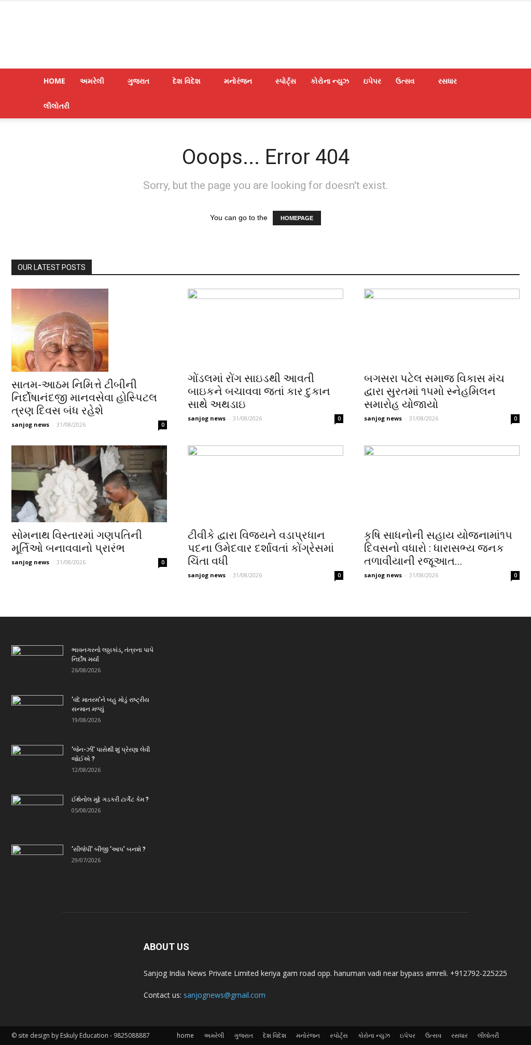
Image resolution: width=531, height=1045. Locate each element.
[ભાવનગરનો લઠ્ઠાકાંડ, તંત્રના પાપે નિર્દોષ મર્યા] (37, 663)
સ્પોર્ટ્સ (285, 81)
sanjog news (30, 424)
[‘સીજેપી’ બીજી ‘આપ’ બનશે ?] (37, 863)
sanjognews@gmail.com (225, 995)
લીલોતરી (56, 106)
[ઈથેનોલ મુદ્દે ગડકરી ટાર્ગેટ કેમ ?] (37, 813)
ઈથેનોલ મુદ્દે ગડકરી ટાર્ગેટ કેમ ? (110, 799)
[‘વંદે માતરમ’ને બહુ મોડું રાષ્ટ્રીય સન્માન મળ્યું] (37, 713)
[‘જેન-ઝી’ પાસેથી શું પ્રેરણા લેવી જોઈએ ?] (37, 763)
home (54, 81)
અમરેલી (92, 81)
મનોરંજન (238, 81)
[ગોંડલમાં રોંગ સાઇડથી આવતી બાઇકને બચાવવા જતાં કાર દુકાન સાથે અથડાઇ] (265, 327)
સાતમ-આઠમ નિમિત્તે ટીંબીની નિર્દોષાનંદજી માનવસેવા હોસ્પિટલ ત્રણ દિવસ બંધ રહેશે (84, 397)
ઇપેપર (372, 81)
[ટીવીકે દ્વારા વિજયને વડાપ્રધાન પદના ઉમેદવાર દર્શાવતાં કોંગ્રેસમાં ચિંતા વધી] (265, 483)
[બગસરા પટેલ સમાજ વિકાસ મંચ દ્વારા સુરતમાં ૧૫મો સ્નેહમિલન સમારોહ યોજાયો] (442, 327)
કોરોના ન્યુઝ (330, 81)
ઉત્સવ (405, 81)
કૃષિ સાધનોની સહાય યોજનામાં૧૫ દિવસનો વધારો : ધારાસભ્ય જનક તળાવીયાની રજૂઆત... (438, 548)
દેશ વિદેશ (187, 81)
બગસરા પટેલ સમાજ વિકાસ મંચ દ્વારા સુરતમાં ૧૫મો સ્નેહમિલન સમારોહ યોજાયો (434, 391)
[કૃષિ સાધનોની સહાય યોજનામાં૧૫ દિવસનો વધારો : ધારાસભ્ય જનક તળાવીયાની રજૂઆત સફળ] (442, 483)
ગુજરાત (138, 81)
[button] (507, 82)
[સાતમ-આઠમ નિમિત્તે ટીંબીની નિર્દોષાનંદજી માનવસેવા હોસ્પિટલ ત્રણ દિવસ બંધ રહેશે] (89, 330)
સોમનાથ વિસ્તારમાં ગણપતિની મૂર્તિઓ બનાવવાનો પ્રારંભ (76, 541)
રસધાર (447, 81)
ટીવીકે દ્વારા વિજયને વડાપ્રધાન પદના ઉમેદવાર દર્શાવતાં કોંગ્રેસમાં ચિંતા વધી (261, 548)
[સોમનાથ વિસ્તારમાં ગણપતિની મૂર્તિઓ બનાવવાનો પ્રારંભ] (89, 483)
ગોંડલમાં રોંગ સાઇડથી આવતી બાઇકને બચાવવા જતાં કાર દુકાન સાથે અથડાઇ (259, 391)
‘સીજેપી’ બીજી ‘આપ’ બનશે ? (109, 849)
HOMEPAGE (297, 218)
